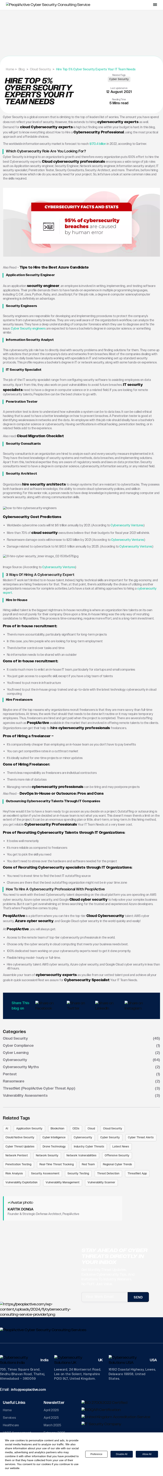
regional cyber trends (117, 1164)
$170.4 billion (97, 144)
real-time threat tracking (57, 1164)
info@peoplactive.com (28, 1390)
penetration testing (18, 1164)
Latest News (121, 1146)
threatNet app (137, 1173)
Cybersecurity (83, 1137)
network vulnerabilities (82, 1155)
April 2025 (51, 1418)
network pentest (17, 1155)
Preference (96, 1454)
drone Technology (54, 1146)
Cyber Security (119, 79)
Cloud (91, 1128)
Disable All (121, 1454)
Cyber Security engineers (28, 329)
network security (47, 1155)
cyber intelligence (54, 1137)
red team (88, 1164)
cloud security (112, 1128)
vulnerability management (63, 1182)
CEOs (76, 1128)
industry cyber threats (89, 1146)
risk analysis (14, 1173)
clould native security (20, 1137)
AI (7, 1128)
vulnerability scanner (101, 1182)
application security (29, 1128)
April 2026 (51, 1410)
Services (9, 1418)
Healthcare (11, 1425)
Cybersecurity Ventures (127, 525)
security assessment (45, 1173)
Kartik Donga (20, 1209)
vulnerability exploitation (22, 1182)
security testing (78, 1173)
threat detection (108, 1173)
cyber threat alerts (141, 1137)
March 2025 (52, 1425)
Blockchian (58, 1128)
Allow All (146, 1454)
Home (7, 1410)
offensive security (117, 1155)
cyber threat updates (20, 1146)
